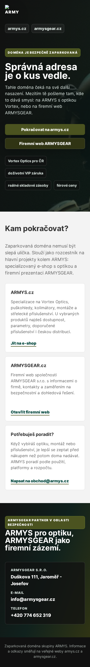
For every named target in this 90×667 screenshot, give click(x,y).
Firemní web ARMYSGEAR (45, 143)
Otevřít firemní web (30, 411)
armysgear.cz (48, 28)
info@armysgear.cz (33, 599)
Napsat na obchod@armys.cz (40, 480)
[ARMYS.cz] (11, 12)
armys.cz (17, 28)
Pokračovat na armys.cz (45, 129)
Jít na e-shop (23, 343)
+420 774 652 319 (31, 615)
